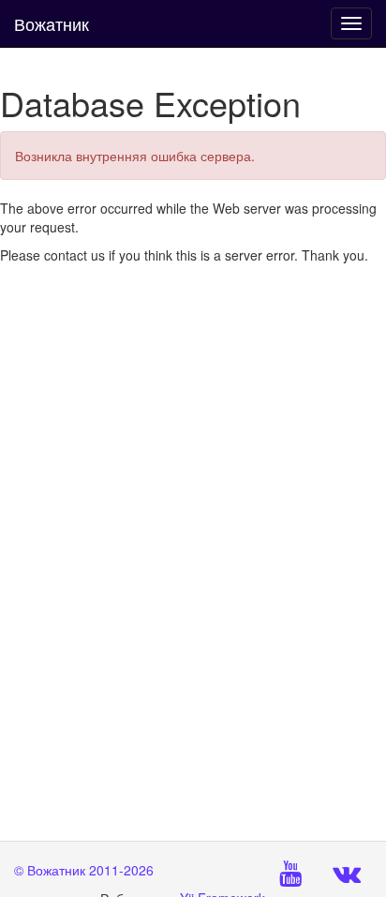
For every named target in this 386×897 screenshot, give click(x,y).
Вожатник (51, 23)
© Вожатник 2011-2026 (84, 869)
